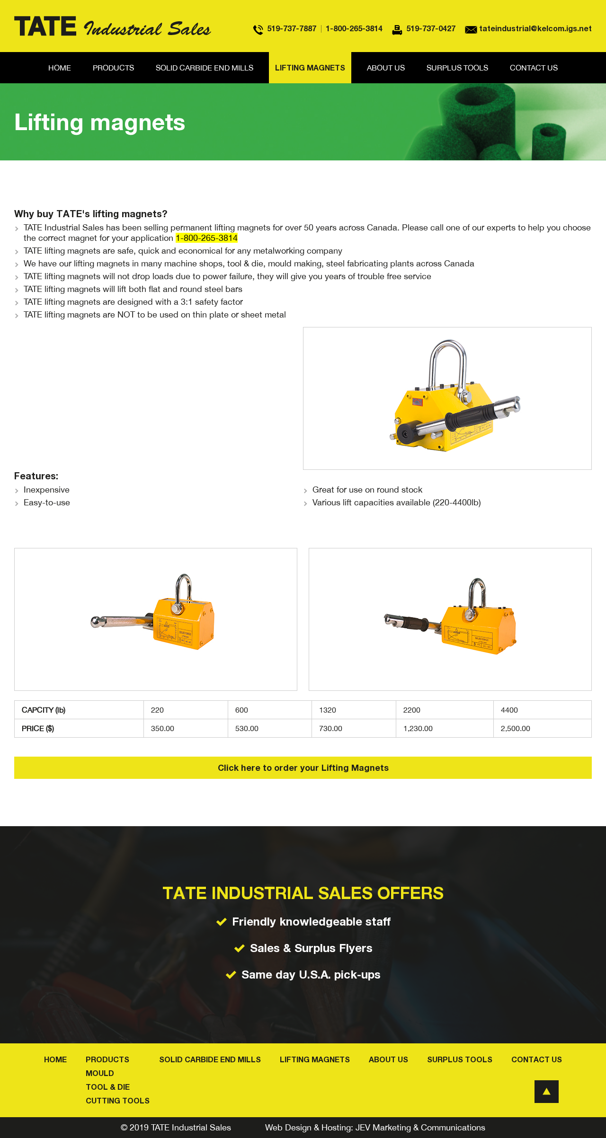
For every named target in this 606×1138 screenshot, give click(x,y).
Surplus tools (457, 67)
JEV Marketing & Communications (420, 1127)
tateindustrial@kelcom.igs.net (535, 28)
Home (59, 67)
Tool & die (108, 1087)
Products (113, 67)
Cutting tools (118, 1100)
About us (386, 67)
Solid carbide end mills (204, 67)
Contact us (534, 67)
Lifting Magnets (310, 67)
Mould (100, 1073)
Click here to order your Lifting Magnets (303, 767)
